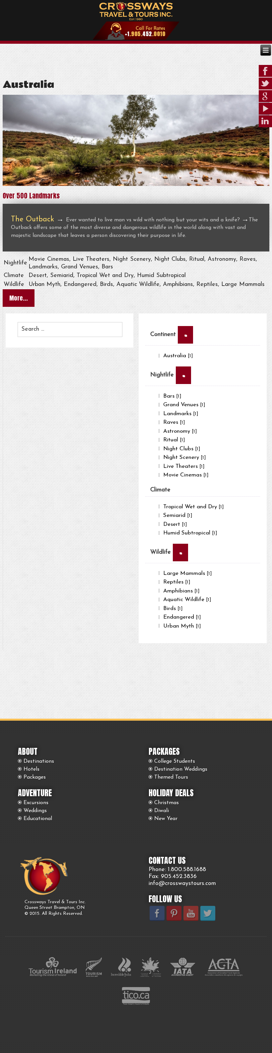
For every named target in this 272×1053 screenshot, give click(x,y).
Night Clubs (181, 449)
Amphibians (181, 591)
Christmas (166, 802)
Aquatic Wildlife (187, 599)
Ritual (174, 440)
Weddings (35, 810)
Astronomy (180, 431)
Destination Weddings (180, 769)
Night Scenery (184, 457)
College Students (174, 761)
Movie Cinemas (186, 475)
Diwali (161, 810)
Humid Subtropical (190, 533)
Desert (175, 524)
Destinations (39, 761)
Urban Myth (182, 626)
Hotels (31, 769)
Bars (172, 396)
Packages (35, 777)
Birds (173, 608)
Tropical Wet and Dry (193, 507)
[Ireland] (136, 185)
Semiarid (177, 515)
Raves (174, 422)
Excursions (36, 802)
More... (18, 298)
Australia (28, 85)
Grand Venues (184, 405)
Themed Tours (171, 777)
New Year (165, 818)
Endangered (182, 617)
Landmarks (180, 413)
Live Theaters (184, 466)
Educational (38, 818)
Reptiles (176, 582)
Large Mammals (187, 573)
